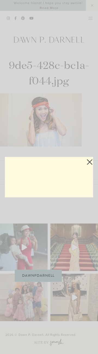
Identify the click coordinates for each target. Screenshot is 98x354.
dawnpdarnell (38, 275)
